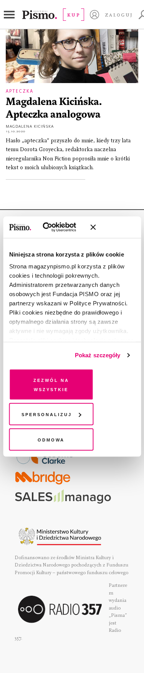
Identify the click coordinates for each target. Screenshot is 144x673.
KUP (73, 14)
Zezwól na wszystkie (51, 384)
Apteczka (19, 91)
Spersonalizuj (47, 414)
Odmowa (51, 439)
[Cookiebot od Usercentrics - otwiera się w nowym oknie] (53, 227)
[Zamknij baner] (113, 227)
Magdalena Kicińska (30, 126)
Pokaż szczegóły (98, 355)
